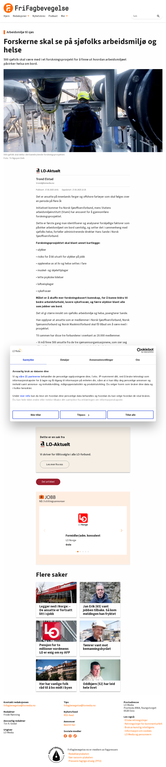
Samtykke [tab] (28, 359)
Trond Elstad (44, 179)
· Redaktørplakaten (78, 754)
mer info (25, 395)
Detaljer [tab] (64, 359)
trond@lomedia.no (45, 183)
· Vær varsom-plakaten (80, 757)
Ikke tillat (36, 414)
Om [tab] (138, 359)
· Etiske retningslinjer (136, 720)
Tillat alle (130, 414)
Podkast (53, 16)
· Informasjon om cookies (138, 731)
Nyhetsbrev (38, 16)
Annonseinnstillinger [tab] (101, 359)
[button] (121, 530)
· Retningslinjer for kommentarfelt (143, 724)
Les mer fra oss (54, 464)
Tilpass (81, 414)
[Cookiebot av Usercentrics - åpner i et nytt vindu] (139, 350)
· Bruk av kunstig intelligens (139, 727)
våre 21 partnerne (29, 376)
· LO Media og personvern (137, 734)
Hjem (7, 16)
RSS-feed (69, 715)
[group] (83, 530)
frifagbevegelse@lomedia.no (20, 705)
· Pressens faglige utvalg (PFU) (84, 761)
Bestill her (69, 725)
